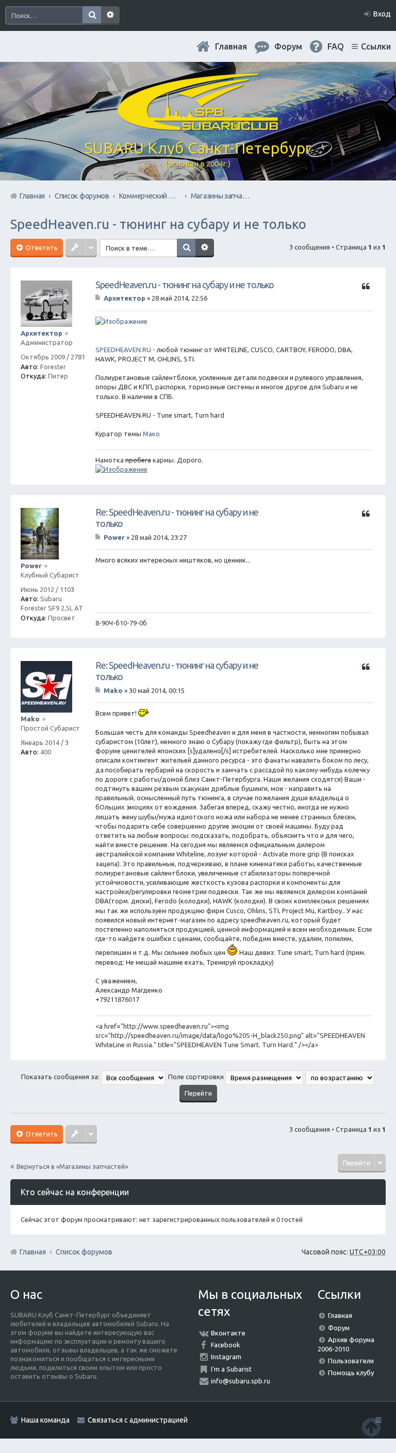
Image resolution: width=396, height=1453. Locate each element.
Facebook (225, 1344)
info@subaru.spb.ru (240, 1380)
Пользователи (351, 1360)
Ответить (41, 247)
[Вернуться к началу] (371, 1427)
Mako (30, 718)
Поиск (91, 15)
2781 (78, 356)
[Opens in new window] (121, 321)
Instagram (226, 1356)
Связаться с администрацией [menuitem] (138, 1420)
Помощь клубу (351, 1372)
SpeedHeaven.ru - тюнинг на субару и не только (158, 224)
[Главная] (198, 126)
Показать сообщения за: (61, 1076)
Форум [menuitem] (288, 46)
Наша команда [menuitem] (45, 1420)
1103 (67, 589)
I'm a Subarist (231, 1369)
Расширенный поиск (110, 15)
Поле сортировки (196, 1076)
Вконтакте (228, 1332)
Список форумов (84, 1252)
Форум (339, 1327)
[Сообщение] (98, 298)
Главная (231, 46)
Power (31, 565)
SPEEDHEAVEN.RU (123, 349)
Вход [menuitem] (382, 14)
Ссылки (376, 46)
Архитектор (41, 333)
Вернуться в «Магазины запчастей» (72, 1166)
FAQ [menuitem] (335, 46)
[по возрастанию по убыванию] (340, 1076)
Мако (151, 433)
